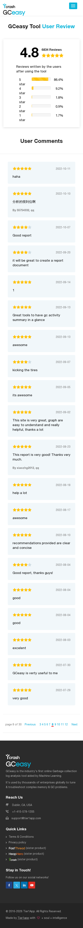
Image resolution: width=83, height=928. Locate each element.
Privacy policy (17, 842)
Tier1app (23, 917)
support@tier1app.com (26, 818)
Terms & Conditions (21, 836)
